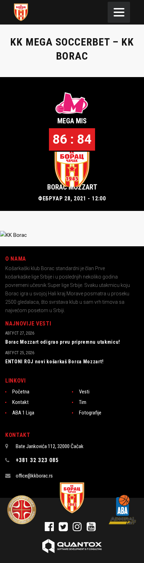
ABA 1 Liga (23, 413)
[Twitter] (66, 529)
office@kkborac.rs (34, 476)
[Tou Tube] (93, 529)
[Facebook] (52, 529)
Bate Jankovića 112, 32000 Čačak (50, 446)
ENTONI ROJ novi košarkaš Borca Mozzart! (54, 361)
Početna (20, 392)
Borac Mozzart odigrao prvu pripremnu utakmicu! (62, 342)
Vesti (84, 392)
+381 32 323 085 (37, 460)
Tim (82, 402)
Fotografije (90, 413)
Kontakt (20, 402)
